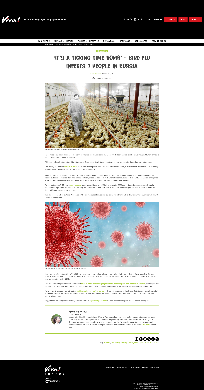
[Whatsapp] (149, 339)
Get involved (141, 41)
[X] (141, 339)
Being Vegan (109, 41)
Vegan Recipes (159, 41)
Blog (51, 44)
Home (46, 44)
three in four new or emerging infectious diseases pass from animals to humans (113, 284)
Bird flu (107, 343)
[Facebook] (136, 339)
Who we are (44, 41)
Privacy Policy (154, 367)
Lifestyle (94, 41)
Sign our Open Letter (98, 301)
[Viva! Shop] (161, 19)
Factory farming (134, 343)
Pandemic (145, 343)
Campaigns (125, 41)
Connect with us (121, 367)
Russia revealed (70, 167)
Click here (146, 325)
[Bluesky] (145, 339)
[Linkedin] (153, 339)
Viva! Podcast (135, 367)
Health (69, 41)
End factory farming (119, 343)
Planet (81, 41)
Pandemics (154, 343)
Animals (58, 41)
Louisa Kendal (95, 73)
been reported (75, 185)
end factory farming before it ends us (91, 291)
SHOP (156, 19)
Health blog (102, 51)
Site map (145, 367)
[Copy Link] (157, 339)
